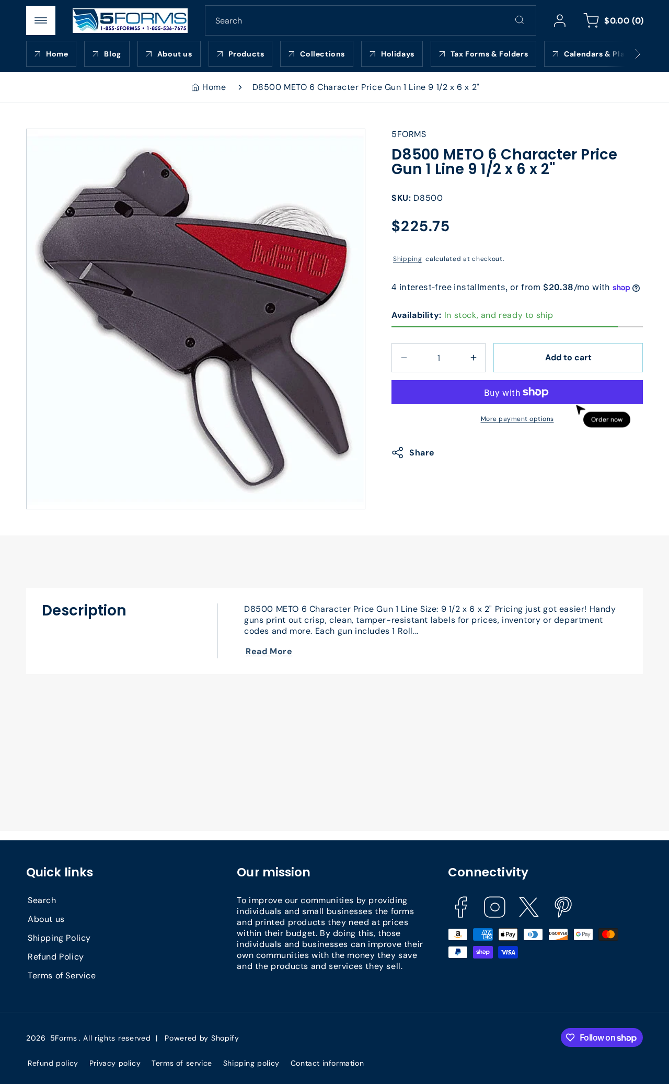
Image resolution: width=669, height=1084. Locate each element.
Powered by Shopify (202, 1038)
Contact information (327, 1063)
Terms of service (182, 1063)
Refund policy (53, 1063)
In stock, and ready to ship (472, 315)
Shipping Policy (59, 937)
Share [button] (422, 452)
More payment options (517, 419)
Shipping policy (251, 1063)
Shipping (407, 259)
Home (214, 87)
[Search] (519, 20)
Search (42, 899)
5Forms (63, 1038)
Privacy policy (115, 1063)
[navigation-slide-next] (624, 54)
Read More (269, 651)
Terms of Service (62, 974)
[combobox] (370, 20)
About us (46, 918)
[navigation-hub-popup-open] (40, 20)
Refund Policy (56, 956)
